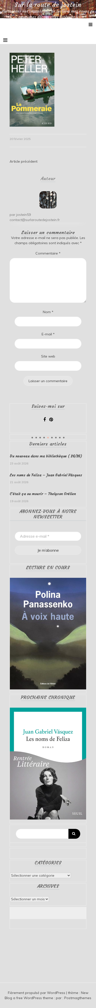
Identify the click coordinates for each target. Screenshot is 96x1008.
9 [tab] (63, 437)
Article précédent (23, 161)
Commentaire (48, 253)
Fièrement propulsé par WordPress (37, 993)
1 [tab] (32, 437)
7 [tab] (56, 437)
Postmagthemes (77, 998)
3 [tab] (40, 437)
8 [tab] (60, 437)
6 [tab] (52, 437)
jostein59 (23, 214)
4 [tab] (44, 437)
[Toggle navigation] (5, 40)
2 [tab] (36, 437)
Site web (48, 356)
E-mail (48, 334)
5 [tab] (48, 437)
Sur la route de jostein (48, 5)
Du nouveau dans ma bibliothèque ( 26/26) (46, 456)
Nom (48, 312)
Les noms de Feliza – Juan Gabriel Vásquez (46, 475)
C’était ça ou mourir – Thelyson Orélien (43, 494)
